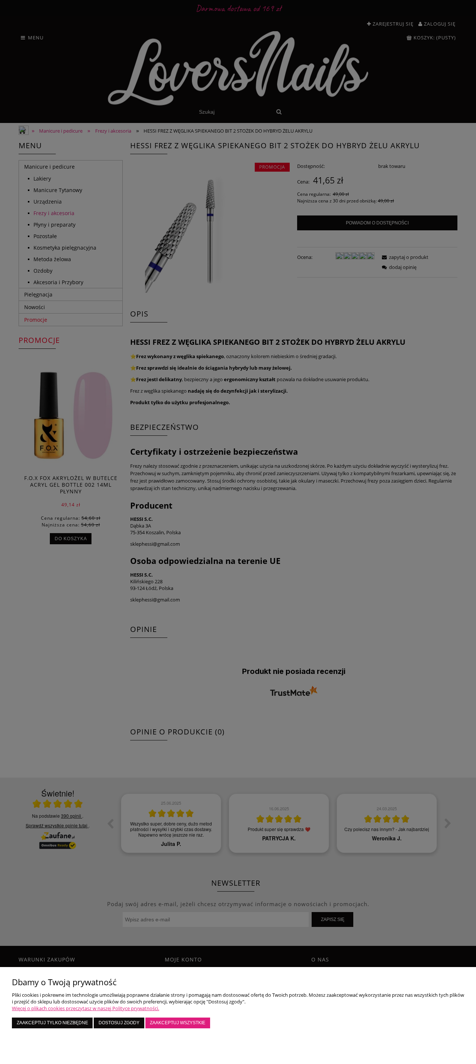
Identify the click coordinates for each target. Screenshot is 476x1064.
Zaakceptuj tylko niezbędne (52, 1022)
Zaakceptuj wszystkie (177, 1022)
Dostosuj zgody (119, 1022)
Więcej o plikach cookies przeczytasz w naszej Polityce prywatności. (85, 1008)
